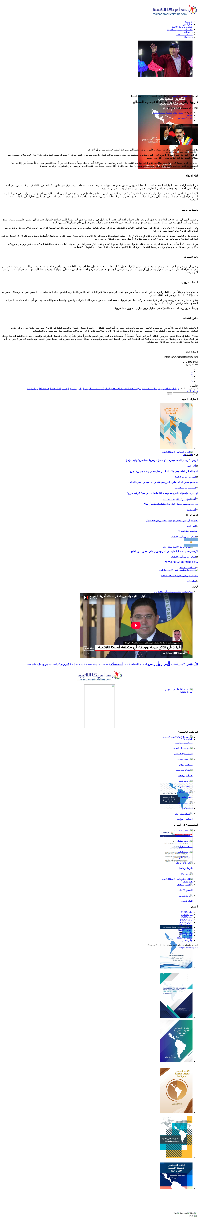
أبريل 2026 (186, 920)
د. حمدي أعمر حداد (184, 835)
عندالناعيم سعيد (185, 775)
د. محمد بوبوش (186, 764)
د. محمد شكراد (186, 846)
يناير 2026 (187, 927)
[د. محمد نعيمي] (185, 781)
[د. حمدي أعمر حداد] (183, 830)
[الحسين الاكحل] (185, 884)
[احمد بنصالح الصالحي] (182, 748)
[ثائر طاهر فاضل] (184, 863)
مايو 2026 (187, 917)
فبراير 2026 (186, 925)
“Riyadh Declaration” (188, 531)
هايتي (29, 664)
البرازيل (162, 663)
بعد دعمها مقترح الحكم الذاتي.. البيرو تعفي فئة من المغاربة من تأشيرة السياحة (163, 482)
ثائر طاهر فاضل (185, 868)
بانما (100, 664)
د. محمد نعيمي (186, 786)
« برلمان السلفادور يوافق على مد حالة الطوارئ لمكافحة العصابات (149, 388)
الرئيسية (187, 96)
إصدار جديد (186, 171)
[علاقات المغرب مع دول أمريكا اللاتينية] (99, 706)
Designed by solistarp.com (188, 948)
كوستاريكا (52, 664)
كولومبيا (43, 663)
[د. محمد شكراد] (185, 841)
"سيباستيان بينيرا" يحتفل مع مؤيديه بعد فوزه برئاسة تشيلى (172, 520)
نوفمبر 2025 (186, 932)
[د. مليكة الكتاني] (185, 852)
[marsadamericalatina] (99, 681)
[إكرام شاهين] (186, 895)
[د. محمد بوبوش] (185, 759)
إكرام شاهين (187, 901)
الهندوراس (106, 664)
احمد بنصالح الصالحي (183, 753)
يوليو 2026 (187, 912)
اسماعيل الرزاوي (185, 819)
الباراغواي (174, 664)
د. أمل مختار (187, 879)
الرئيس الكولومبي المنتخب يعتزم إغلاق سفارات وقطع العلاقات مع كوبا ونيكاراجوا (162, 460)
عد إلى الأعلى (192, 391)
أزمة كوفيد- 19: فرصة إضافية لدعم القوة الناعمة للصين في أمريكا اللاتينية (178, 869)
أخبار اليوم (177, 96)
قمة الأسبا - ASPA (188, 567)
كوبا (58, 664)
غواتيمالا (73, 664)
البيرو (150, 664)
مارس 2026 (186, 922)
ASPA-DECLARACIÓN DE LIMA (181, 562)
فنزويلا (64, 664)
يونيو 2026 (187, 914)
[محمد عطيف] (186, 792)
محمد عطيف (187, 797)
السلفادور (143, 664)
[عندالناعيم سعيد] (184, 770)
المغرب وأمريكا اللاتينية (185, 477)
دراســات (191, 581)
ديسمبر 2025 (185, 930)
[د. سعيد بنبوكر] (185, 803)
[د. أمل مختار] (186, 874)
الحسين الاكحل (186, 890)
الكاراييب (126, 664)
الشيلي (134, 664)
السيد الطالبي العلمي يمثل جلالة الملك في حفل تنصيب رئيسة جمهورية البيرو (164, 471)
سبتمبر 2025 (185, 938)
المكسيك (116, 664)
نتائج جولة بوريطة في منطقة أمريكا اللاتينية (173, 591)
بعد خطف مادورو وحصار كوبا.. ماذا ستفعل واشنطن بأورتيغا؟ (171, 504)
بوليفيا (95, 664)
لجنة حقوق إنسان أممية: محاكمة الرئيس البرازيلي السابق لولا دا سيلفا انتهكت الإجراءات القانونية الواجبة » (73, 388)
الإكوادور (182, 664)
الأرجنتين (192, 664)
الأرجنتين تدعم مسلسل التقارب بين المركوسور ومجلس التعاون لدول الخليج (164, 551)
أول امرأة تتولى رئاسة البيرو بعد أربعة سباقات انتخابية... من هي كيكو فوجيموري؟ (162, 493)
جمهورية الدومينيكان (84, 664)
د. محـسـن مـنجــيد (184, 743)
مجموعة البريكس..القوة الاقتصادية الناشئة (179, 575)
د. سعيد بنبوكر (186, 808)
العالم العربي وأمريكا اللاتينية (183, 537)
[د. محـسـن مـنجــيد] (183, 737)
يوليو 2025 (187, 940)
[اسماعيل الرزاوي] (184, 813)
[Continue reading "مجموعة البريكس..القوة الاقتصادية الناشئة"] (178, 570)
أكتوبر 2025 (186, 935)
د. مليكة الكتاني (186, 857)
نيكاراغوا (34, 664)
